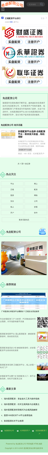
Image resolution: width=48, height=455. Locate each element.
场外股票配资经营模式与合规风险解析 (20, 409)
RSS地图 (29, 443)
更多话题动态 (24, 219)
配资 (36, 189)
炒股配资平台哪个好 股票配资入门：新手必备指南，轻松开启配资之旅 (18, 377)
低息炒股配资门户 (41, 432)
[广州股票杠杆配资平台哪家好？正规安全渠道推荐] (24, 301)
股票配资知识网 (30, 448)
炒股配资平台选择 (25, 149)
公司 (36, 201)
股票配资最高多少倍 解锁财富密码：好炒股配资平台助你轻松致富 (18, 348)
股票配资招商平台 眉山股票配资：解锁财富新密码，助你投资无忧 (18, 335)
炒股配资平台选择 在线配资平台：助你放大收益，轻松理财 (31, 134)
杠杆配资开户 (25, 430)
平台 (12, 183)
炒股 (36, 207)
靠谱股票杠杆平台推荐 (14, 420)
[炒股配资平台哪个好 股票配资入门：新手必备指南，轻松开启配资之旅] (42, 377)
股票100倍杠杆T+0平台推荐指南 (18, 415)
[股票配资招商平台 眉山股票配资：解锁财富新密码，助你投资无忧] (42, 337)
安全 (12, 201)
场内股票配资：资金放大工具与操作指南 (21, 398)
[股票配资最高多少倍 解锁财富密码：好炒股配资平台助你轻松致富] (42, 352)
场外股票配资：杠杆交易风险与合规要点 (21, 404)
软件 (36, 212)
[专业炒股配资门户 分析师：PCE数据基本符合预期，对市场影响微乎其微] (42, 322)
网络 (36, 195)
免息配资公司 (9, 430)
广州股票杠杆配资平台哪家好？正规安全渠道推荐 (20, 311)
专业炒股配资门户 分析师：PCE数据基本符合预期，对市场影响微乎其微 (18, 320)
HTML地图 (38, 443)
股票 (12, 195)
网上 (36, 183)
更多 (43, 18)
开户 (12, 212)
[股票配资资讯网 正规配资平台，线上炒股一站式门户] (42, 366)
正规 (12, 189)
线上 (12, 207)
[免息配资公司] (12, 4)
